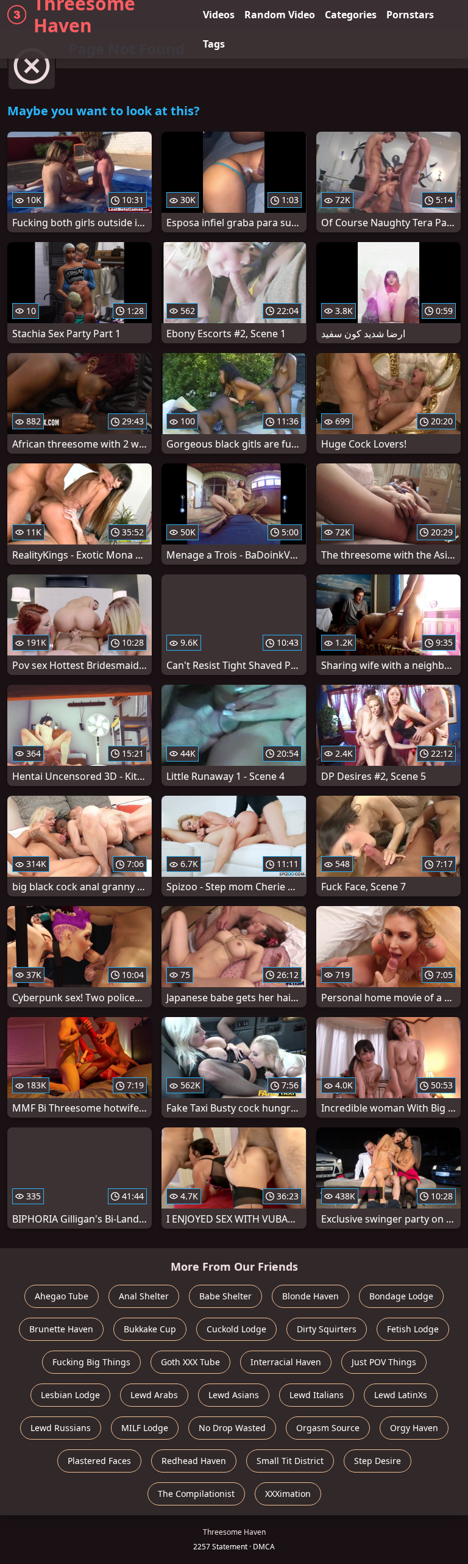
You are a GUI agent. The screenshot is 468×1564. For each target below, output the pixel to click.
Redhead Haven (193, 1460)
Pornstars (410, 14)
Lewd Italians (316, 1395)
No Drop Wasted (232, 1428)
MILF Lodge (144, 1428)
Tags (214, 44)
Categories (351, 14)
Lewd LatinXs (400, 1395)
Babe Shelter (225, 1296)
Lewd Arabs (154, 1395)
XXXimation (288, 1493)
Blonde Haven (310, 1296)
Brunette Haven (61, 1329)
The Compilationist (196, 1493)
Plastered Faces (99, 1460)
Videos (219, 14)
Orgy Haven (414, 1428)
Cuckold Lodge (236, 1329)
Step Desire (377, 1460)
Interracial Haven (285, 1362)
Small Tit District (290, 1460)
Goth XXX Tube (190, 1362)
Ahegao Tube (61, 1296)
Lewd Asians (233, 1395)
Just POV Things (384, 1362)
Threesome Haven (84, 14)
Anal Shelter (144, 1296)
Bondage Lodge (401, 1296)
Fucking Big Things (91, 1362)
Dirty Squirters (326, 1329)
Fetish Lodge (413, 1329)
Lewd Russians (60, 1428)
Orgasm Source (328, 1428)
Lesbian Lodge (70, 1395)
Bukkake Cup (150, 1329)
